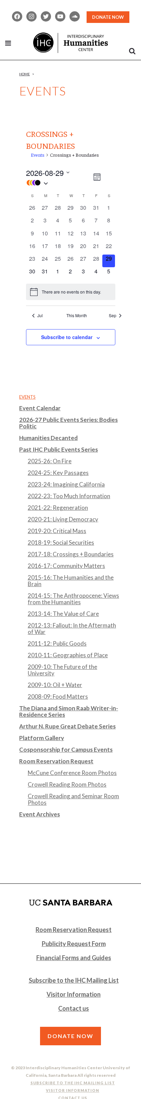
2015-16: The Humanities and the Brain (71, 580)
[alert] (70, 292)
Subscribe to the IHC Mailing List (74, 980)
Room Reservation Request (56, 761)
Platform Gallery (41, 737)
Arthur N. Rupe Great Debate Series (67, 726)
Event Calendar (40, 408)
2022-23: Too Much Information (69, 496)
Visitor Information (74, 994)
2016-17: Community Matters (66, 565)
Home (24, 74)
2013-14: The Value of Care (63, 613)
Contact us (73, 1008)
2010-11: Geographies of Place (68, 655)
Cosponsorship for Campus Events (66, 749)
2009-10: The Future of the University (62, 670)
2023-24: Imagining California (66, 484)
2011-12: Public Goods (57, 643)
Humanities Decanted (48, 437)
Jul (40, 315)
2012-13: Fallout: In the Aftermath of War (72, 628)
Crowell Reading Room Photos (67, 784)
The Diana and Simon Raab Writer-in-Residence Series (68, 711)
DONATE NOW (108, 17)
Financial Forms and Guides (73, 957)
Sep (112, 315)
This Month (76, 315)
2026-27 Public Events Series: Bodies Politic (68, 423)
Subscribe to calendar (66, 337)
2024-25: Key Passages (58, 472)
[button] (59, 182)
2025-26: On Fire (50, 461)
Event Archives (39, 814)
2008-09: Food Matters (58, 696)
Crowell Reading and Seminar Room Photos (73, 799)
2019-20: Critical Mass (57, 530)
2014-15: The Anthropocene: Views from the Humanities (73, 599)
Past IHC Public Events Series (58, 449)
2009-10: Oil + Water (55, 684)
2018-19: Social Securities (61, 542)
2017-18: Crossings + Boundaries (71, 554)
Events (37, 155)
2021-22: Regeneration (58, 507)
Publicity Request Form (74, 943)
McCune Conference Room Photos (72, 772)
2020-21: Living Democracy (63, 519)
